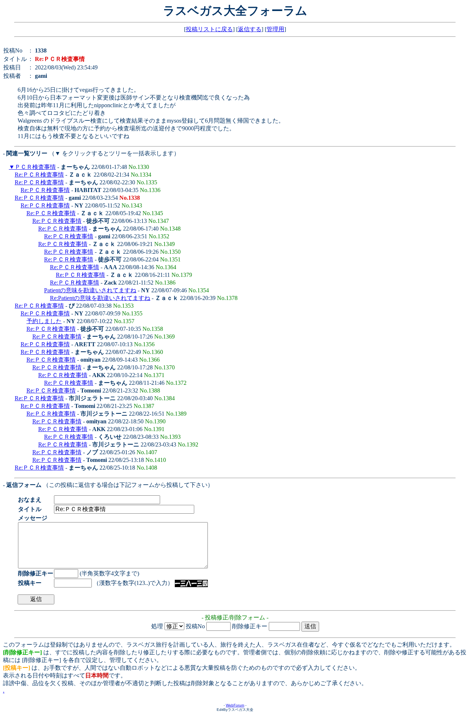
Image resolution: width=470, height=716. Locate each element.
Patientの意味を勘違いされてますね (90, 290)
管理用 (275, 29)
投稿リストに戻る (209, 29)
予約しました (44, 321)
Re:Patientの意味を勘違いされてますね (100, 298)
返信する (249, 29)
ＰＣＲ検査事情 (35, 167)
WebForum (235, 705)
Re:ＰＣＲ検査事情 (39, 174)
